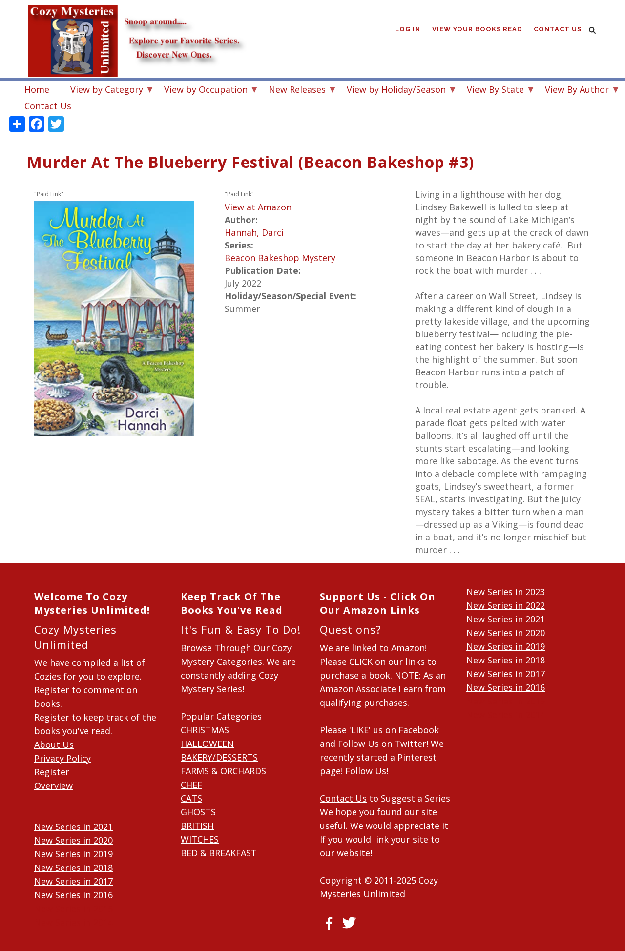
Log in (407, 29)
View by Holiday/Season (391, 90)
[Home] (137, 19)
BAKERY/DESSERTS (219, 757)
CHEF (191, 784)
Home (36, 89)
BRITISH (197, 825)
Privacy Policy (62, 758)
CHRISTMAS (205, 730)
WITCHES (200, 839)
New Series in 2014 (73, 922)
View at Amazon (258, 207)
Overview (53, 785)
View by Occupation (201, 90)
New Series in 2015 (73, 908)
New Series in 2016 (73, 895)
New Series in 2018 (73, 867)
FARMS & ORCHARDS (223, 771)
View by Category (102, 90)
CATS (191, 798)
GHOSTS (198, 812)
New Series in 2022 (505, 605)
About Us (54, 744)
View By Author (572, 90)
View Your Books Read (477, 29)
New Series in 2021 (73, 826)
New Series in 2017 (73, 881)
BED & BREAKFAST (219, 853)
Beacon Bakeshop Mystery (280, 258)
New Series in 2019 (73, 854)
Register (51, 772)
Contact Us (558, 29)
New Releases (292, 90)
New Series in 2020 (73, 840)
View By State (490, 90)
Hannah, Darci (254, 232)
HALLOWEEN (207, 743)
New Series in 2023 (505, 592)
